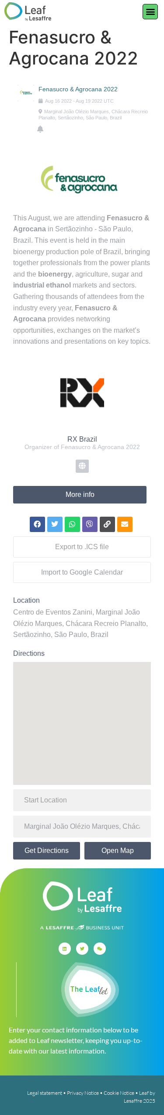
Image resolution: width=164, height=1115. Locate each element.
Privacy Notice (83, 1093)
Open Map (117, 850)
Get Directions (46, 850)
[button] (150, 11)
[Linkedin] (65, 948)
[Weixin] (100, 948)
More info (80, 494)
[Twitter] (82, 948)
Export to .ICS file (82, 546)
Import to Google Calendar (82, 572)
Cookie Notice (119, 1093)
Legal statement (44, 1093)
